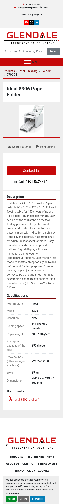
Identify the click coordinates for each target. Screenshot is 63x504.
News (50, 456)
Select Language (30, 14)
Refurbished (35, 456)
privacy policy (12, 493)
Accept (11, 499)
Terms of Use (47, 463)
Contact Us (31, 171)
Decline (23, 499)
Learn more (37, 499)
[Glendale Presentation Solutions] (31, 443)
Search (54, 51)
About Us (13, 463)
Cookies (44, 470)
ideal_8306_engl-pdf (26, 399)
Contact (28, 463)
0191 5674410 (33, 4)
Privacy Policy (24, 470)
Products (16, 456)
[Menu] (27, 62)
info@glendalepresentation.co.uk (33, 7)
